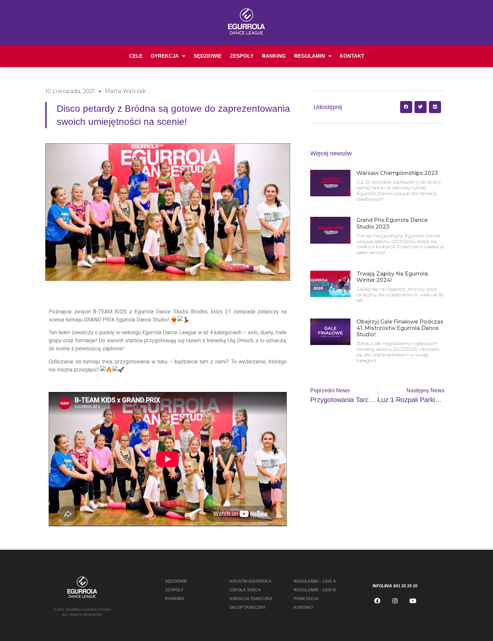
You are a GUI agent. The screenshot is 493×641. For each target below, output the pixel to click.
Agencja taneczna (251, 598)
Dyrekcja (165, 56)
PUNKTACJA (306, 598)
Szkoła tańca (245, 590)
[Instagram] (395, 601)
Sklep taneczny (247, 607)
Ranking (274, 56)
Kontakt (352, 56)
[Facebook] (377, 601)
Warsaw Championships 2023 (397, 173)
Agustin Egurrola (250, 581)
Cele (136, 56)
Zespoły (242, 56)
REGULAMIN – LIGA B (315, 590)
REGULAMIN (309, 56)
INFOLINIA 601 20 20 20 (395, 586)
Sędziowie (208, 56)
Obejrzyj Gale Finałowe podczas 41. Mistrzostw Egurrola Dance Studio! (400, 328)
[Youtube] (413, 601)
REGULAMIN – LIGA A (315, 581)
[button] (406, 107)
